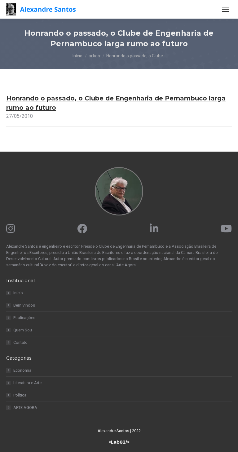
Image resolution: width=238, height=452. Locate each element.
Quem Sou (22, 330)
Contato (20, 342)
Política (19, 395)
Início (18, 292)
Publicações (24, 317)
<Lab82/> (119, 442)
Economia (22, 370)
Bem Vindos (24, 305)
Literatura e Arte (27, 382)
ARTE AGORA (25, 407)
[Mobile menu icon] (225, 9)
